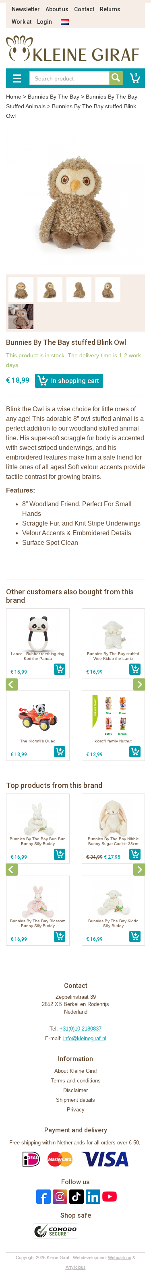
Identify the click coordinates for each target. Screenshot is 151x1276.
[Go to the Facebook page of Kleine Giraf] (42, 1197)
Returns (110, 9)
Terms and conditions (76, 1081)
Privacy (76, 1110)
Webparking (119, 1257)
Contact (84, 9)
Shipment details (75, 1100)
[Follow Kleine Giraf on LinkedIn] (92, 1197)
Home (13, 96)
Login (44, 22)
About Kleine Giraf (75, 1071)
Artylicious (76, 1267)
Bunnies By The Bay (53, 96)
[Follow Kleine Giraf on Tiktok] (75, 1197)
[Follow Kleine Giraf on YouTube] (108, 1197)
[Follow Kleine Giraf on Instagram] (59, 1197)
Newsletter (26, 9)
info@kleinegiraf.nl (84, 1038)
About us (57, 9)
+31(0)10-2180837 (80, 1029)
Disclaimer (75, 1090)
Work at (21, 22)
